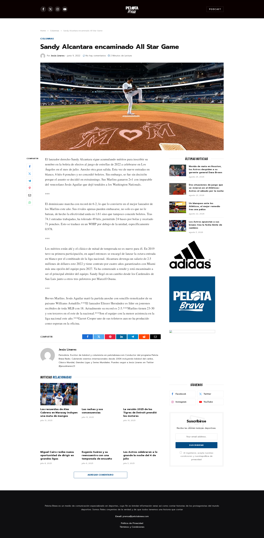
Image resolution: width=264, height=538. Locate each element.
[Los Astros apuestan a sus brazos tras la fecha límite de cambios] (177, 226)
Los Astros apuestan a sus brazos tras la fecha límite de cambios (205, 225)
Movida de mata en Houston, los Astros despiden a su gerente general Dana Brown (205, 169)
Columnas (47, 38)
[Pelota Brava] (132, 9)
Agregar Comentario (101, 474)
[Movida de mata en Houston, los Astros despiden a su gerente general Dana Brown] (177, 170)
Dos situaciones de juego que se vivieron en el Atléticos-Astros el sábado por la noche (206, 188)
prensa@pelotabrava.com (136, 516)
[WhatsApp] (30, 202)
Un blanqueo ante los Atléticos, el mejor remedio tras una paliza (204, 206)
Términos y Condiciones (132, 527)
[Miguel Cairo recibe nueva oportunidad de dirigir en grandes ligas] (59, 437)
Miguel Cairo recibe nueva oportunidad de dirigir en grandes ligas (57, 455)
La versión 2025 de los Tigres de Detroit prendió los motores (140, 413)
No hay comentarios (96, 55)
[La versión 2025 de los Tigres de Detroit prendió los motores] (142, 394)
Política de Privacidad (132, 523)
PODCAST (215, 9)
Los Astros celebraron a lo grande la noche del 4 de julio (140, 455)
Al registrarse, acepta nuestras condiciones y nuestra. (196, 456)
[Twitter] (30, 174)
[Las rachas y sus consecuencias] (100, 394)
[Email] (30, 195)
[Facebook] (30, 167)
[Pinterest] (30, 188)
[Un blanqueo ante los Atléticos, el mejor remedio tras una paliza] (177, 207)
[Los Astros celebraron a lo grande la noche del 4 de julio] (142, 437)
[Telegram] (30, 181)
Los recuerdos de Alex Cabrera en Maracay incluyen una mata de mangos (59, 413)
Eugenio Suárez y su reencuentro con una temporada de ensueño (97, 455)
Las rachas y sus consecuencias (92, 411)
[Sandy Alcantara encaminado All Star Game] (132, 106)
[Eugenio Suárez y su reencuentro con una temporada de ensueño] (100, 437)
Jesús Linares (57, 55)
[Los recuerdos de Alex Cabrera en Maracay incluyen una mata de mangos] (59, 394)
